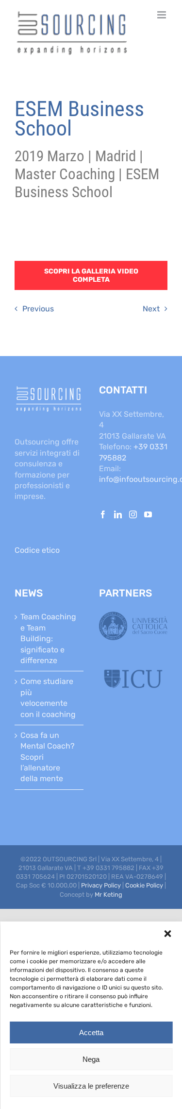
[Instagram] (133, 514)
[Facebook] (103, 514)
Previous (38, 308)
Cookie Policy (144, 885)
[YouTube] (148, 514)
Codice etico (37, 550)
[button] (167, 933)
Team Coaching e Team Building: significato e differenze (48, 638)
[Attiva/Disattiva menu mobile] (162, 15)
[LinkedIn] (118, 514)
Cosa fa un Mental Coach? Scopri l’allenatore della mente (47, 757)
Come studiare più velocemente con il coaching (48, 697)
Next (151, 308)
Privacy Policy (101, 885)
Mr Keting (108, 894)
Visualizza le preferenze (91, 1086)
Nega (91, 1059)
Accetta (91, 1032)
